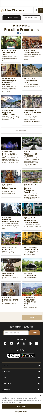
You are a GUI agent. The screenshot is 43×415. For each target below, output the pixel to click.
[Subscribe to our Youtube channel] (11, 343)
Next (32, 317)
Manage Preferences (21, 411)
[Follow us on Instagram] (24, 343)
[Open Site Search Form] (35, 10)
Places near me (13, 18)
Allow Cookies (21, 406)
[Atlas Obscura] (13, 10)
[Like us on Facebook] (5, 343)
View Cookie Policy (14, 402)
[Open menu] (41, 10)
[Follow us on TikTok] (18, 344)
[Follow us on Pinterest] (30, 343)
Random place (33, 18)
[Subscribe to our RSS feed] (36, 343)
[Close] (40, 395)
